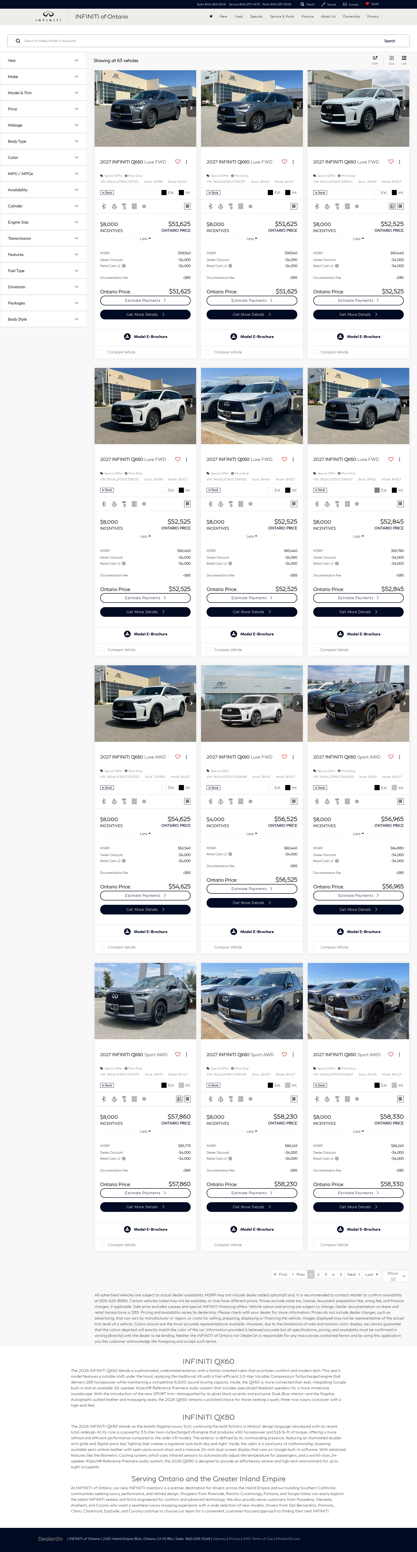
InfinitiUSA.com (288, 1539)
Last (370, 1274)
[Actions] (186, 162)
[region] (145, 270)
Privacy (373, 16)
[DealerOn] (50, 1538)
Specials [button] (256, 16)
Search (389, 41)
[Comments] (392, 206)
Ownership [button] (351, 16)
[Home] (211, 16)
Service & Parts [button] (282, 16)
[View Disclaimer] (144, 206)
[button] (191, 108)
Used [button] (239, 16)
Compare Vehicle (121, 352)
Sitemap (219, 1539)
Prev (299, 1274)
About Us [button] (328, 16)
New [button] (223, 16)
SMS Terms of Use (258, 1539)
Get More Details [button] (142, 314)
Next (353, 1274)
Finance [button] (307, 16)
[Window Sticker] (187, 206)
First (281, 1274)
